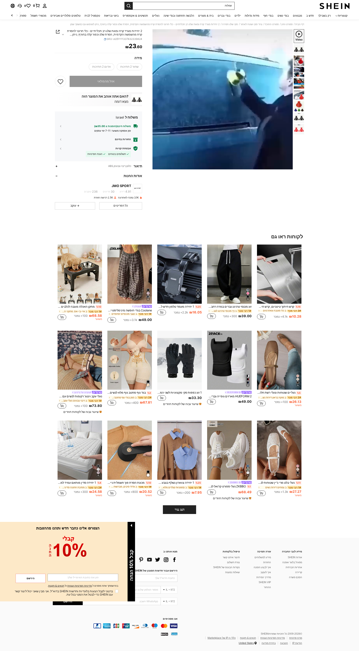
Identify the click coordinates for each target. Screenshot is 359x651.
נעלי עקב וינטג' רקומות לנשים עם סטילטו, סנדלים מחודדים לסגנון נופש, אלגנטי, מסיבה (80, 396)
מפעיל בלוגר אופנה (292, 562)
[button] (19, 5)
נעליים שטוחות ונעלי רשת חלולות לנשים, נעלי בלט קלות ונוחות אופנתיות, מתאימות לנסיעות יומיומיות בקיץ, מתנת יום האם (279, 392)
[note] (182, 404)
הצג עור (179, 509)
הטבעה (284, 643)
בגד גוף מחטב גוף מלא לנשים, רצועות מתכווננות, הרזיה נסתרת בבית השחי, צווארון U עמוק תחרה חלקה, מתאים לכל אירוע (129, 392)
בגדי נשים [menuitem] (283, 15)
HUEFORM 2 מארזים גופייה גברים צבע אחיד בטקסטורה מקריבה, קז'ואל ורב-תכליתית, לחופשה (229, 396)
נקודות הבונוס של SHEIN (226, 567)
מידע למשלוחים (262, 557)
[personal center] (44, 5)
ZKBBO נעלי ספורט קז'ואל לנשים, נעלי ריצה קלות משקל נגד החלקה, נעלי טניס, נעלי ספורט (229, 486)
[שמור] (60, 81)
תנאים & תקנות (248, 637)
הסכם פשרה (295, 577)
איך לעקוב (266, 572)
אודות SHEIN (295, 557)
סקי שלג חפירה (230, 24)
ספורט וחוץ (287, 24)
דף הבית (299, 24)
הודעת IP (297, 643)
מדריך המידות (263, 577)
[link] (36, 5)
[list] (144, 560)
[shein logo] (335, 6)
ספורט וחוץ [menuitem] (20, 15)
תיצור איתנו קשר (231, 557)
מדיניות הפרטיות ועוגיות (272, 637)
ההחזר (267, 587)
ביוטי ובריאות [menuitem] (111, 15)
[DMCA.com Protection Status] (164, 634)
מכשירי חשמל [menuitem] (38, 15)
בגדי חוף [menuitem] (268, 15)
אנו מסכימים (170, 619)
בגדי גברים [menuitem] (224, 15)
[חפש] (128, 6)
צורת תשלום (233, 562)
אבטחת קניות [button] (123, 148)
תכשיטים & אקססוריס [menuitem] (135, 15)
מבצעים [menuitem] (297, 15)
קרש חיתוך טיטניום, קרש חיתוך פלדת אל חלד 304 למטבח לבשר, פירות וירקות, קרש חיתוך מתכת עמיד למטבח (279, 306)
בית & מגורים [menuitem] (206, 15)
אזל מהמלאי (105, 81)
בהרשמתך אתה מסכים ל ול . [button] (83, 586)
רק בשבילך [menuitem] (324, 15)
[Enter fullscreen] (157, 166)
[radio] (129, 66)
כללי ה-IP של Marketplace (222, 637)
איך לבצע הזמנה (262, 567)
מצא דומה (121, 102)
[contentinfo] (115, 625)
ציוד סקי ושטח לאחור (251, 24)
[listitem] (279, 284)
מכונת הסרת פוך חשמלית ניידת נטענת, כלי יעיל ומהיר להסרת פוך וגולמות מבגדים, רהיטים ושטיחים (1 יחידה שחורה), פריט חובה (129, 482)
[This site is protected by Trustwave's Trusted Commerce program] (174, 634)
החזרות (267, 562)
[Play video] (223, 99)
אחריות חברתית (294, 567)
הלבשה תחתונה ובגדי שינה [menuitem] (179, 15)
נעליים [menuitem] (155, 15)
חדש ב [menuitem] (310, 15)
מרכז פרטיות (295, 637)
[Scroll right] (12, 16)
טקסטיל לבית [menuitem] (92, 15)
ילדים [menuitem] (238, 15)
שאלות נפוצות (232, 572)
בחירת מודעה (269, 643)
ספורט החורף (272, 24)
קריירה (298, 572)
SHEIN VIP (265, 582)
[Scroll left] (17, 16)
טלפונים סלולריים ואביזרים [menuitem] (65, 15)
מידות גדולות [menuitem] (252, 15)
